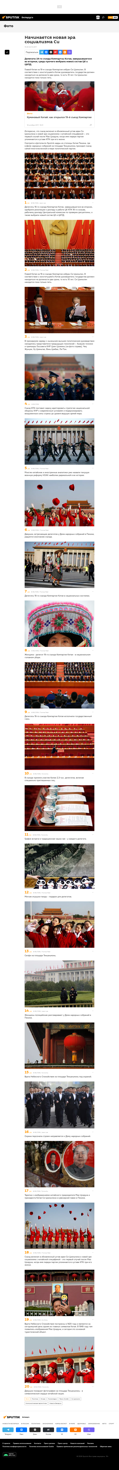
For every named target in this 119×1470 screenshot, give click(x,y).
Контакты (37, 1443)
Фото (29, 113)
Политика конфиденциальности (14, 1446)
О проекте (6, 1443)
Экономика (48, 1423)
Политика (35, 1399)
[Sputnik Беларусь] (11, 19)
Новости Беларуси (55, 1403)
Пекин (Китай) (64, 1399)
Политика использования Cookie (41, 1446)
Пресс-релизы (49, 1443)
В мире (43, 1399)
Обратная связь (106, 1446)
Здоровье (81, 1423)
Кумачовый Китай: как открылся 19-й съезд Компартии (59, 117)
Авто (104, 1423)
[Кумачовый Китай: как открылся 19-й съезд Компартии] (59, 96)
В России (25, 1423)
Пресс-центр (63, 1443)
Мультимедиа (52, 1399)
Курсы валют (61, 1423)
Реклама (90, 1443)
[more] (90, 125)
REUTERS (35, 203)
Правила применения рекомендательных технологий (77, 1446)
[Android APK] (9, 1454)
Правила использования (22, 1443)
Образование (94, 1423)
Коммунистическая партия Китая (36, 1403)
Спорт (111, 1423)
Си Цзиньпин (75, 1399)
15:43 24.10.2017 (31, 47)
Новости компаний (77, 1443)
